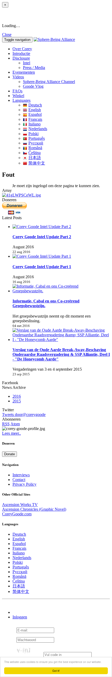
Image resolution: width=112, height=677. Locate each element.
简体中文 (36, 163)
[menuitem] (66, 63)
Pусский (35, 143)
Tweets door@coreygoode (24, 414)
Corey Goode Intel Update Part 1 (42, 266)
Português (36, 138)
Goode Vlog (33, 86)
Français (35, 119)
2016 (17, 396)
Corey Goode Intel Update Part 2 (42, 237)
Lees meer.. (11, 433)
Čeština (34, 152)
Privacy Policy (24, 484)
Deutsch (35, 105)
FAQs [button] (17, 91)
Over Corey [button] (22, 49)
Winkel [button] (18, 95)
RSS (6, 424)
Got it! (56, 671)
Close (6, 34)
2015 (17, 401)
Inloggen (20, 617)
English (34, 109)
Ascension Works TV (20, 504)
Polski (33, 133)
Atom (15, 424)
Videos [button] (18, 77)
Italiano (34, 124)
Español (35, 114)
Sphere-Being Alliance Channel (49, 81)
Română (35, 147)
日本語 (34, 157)
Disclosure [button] (21, 58)
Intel (26, 63)
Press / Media (34, 67)
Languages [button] (21, 100)
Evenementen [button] (24, 72)
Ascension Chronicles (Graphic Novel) (34, 509)
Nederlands (37, 128)
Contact (19, 479)
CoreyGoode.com (17, 514)
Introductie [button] (21, 53)
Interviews (21, 475)
